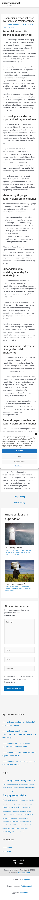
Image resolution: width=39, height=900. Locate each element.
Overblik (7, 588)
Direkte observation (7, 787)
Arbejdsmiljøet (13, 780)
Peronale (4, 818)
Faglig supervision (25, 550)
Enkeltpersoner (6, 791)
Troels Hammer (24, 873)
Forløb (32, 800)
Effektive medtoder (30, 787)
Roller (10, 825)
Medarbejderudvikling (25, 811)
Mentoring (17, 814)
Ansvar (4, 780)
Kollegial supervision (22, 552)
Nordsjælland (27, 814)
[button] (36, 434)
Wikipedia (26, 879)
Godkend (19, 451)
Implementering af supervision (24, 804)
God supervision (10, 552)
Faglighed (13, 791)
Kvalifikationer (24, 586)
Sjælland (22, 825)
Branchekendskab (23, 784)
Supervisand (11, 828)
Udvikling (6, 831)
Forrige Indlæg (19, 497)
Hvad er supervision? (14, 548)
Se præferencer (19, 462)
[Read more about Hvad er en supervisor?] (19, 570)
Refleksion (5, 825)
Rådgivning (15, 825)
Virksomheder (15, 832)
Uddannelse (24, 828)
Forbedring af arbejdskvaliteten (20, 800)
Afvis (19, 456)
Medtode (4, 814)
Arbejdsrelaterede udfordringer (10, 784)
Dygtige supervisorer (19, 787)
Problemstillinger (6, 821)
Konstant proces (6, 811)
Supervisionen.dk (11, 3)
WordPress (24, 893)
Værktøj (22, 832)
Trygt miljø (17, 828)
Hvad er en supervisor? (15, 584)
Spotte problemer (16, 588)
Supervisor (17, 24)
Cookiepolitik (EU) (19, 860)
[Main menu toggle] (34, 4)
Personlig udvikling (23, 818)
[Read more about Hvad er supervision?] (19, 534)
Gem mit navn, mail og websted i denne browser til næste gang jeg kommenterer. (18, 679)
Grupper (14, 804)
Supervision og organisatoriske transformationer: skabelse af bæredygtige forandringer (19, 734)
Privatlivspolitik (19, 863)
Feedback (6, 800)
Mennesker (11, 814)
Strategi (4, 828)
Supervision (7, 24)
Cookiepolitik (18, 465)
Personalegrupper (12, 818)
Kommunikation (26, 807)
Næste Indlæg (19, 503)
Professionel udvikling (25, 821)
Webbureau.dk (26, 886)
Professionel (15, 821)
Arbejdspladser (28, 780)
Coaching (32, 784)
